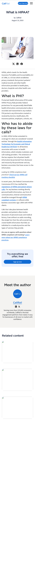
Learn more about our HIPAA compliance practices (15, 237)
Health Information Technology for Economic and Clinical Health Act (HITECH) (17, 144)
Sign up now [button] (17, 262)
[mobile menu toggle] (31, 3)
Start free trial (23, 3)
